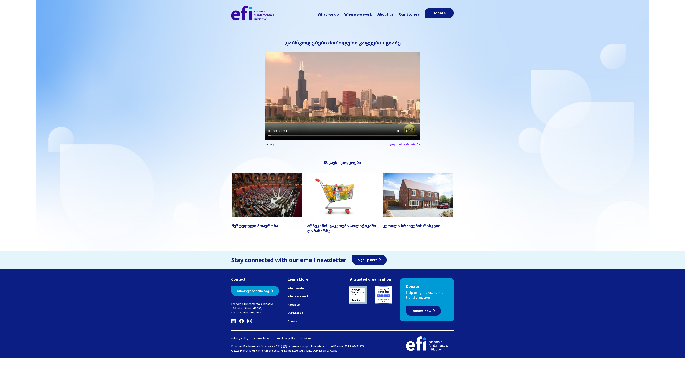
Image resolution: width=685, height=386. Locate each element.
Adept (333, 350)
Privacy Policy (239, 338)
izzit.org (269, 144)
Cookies (306, 338)
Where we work (358, 14)
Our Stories (409, 14)
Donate (293, 321)
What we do (328, 14)
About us (385, 14)
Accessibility (262, 338)
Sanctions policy (285, 338)
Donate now (421, 311)
